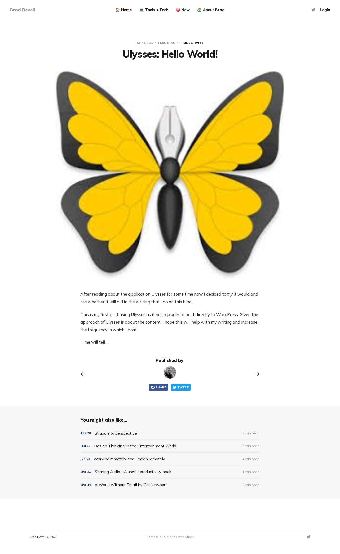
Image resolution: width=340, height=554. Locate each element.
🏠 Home (123, 9)
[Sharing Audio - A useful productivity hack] (170, 471)
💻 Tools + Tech (153, 9)
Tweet (183, 387)
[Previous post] (84, 374)
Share (161, 387)
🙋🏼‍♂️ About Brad (211, 9)
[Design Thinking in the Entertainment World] (170, 446)
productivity (191, 43)
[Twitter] (313, 10)
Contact (152, 537)
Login (325, 9)
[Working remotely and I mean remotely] (170, 459)
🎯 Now (183, 9)
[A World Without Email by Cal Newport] (170, 484)
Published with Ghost (178, 537)
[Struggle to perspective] (170, 433)
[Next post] (256, 374)
